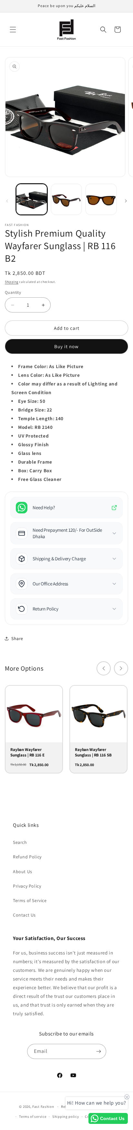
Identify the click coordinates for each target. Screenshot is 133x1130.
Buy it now (66, 346)
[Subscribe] (99, 1051)
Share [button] (17, 638)
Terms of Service (30, 900)
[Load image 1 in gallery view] (31, 199)
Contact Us (24, 915)
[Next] (121, 668)
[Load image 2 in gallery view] (66, 199)
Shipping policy (65, 1116)
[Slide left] (7, 201)
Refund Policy (27, 857)
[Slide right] (126, 201)
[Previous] (104, 668)
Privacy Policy (27, 886)
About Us (22, 871)
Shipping (11, 282)
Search (20, 842)
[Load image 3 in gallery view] (101, 199)
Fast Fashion (43, 1106)
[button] (13, 30)
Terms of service (32, 1116)
